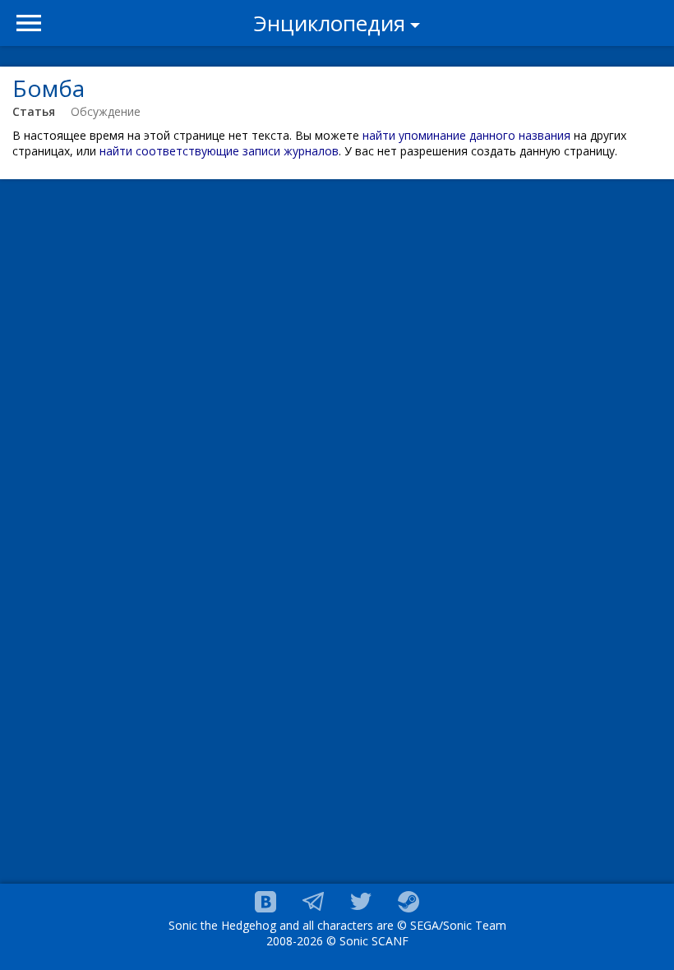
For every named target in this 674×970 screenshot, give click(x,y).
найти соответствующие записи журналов (219, 151)
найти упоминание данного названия (466, 135)
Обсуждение (106, 111)
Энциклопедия (329, 23)
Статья (33, 111)
